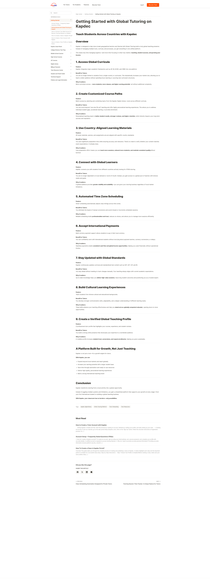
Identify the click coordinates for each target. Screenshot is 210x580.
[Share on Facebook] (77, 472)
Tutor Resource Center (57, 70)
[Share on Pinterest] (91, 472)
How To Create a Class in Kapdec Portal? (62, 35)
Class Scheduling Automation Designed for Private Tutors (94, 484)
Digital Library (54, 64)
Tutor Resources (125, 406)
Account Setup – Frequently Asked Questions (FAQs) (60, 24)
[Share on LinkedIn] (87, 472)
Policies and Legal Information (59, 80)
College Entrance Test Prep (58, 50)
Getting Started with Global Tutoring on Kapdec (61, 28)
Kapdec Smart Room (56, 46)
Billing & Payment (55, 67)
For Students (76, 4)
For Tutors (66, 4)
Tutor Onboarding (113, 406)
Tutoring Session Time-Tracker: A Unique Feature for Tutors (141, 484)
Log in (142, 5)
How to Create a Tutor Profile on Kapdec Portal (62, 42)
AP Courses (54, 60)
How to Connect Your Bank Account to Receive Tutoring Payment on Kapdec (61, 32)
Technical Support (56, 76)
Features (86, 4)
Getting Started (55, 20)
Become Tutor (96, 5)
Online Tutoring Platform (100, 406)
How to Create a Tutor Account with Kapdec (61, 38)
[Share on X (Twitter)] (82, 472)
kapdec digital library (86, 406)
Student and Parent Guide (58, 73)
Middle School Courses (57, 53)
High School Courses (56, 57)
